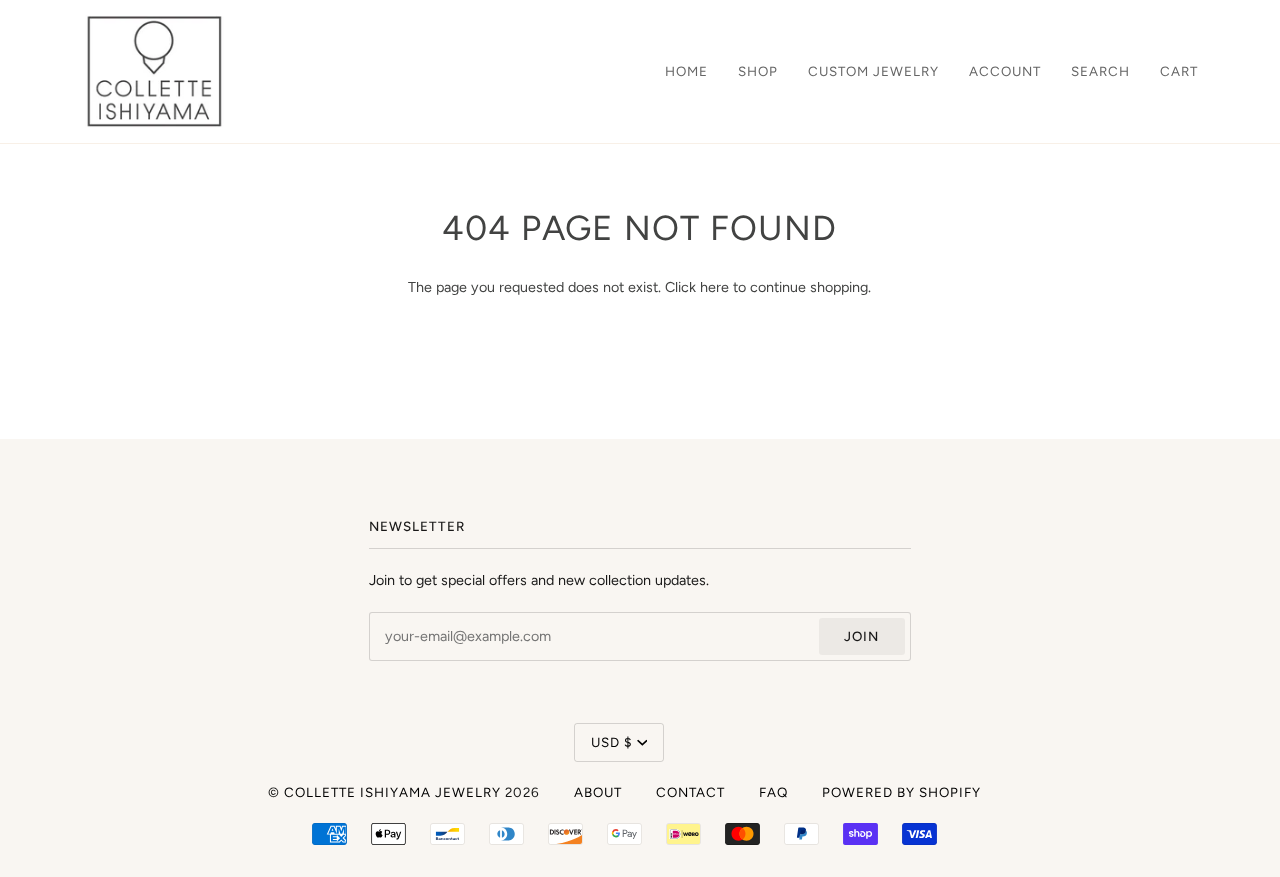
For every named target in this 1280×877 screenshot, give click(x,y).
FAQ (773, 792)
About (598, 792)
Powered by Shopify (901, 792)
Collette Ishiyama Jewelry (392, 792)
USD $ (612, 742)
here (714, 287)
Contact (690, 792)
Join (861, 636)
